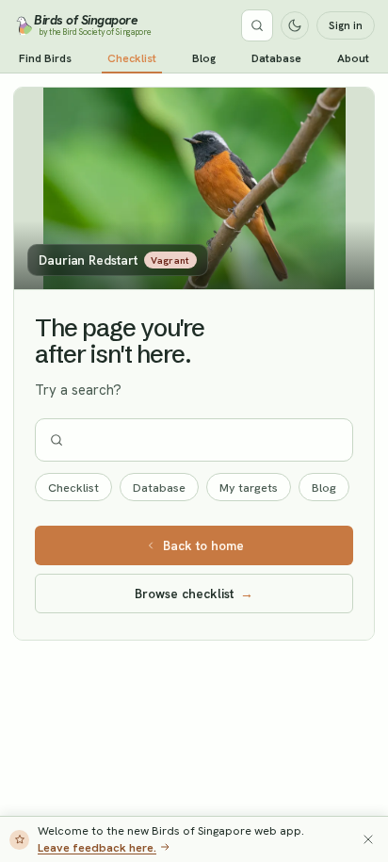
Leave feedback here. (97, 847)
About (353, 58)
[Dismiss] (368, 839)
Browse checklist (194, 593)
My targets (248, 488)
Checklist (131, 58)
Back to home (203, 545)
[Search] (257, 25)
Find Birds (45, 58)
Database (276, 58)
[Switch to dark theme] (295, 25)
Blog (204, 58)
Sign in (346, 25)
